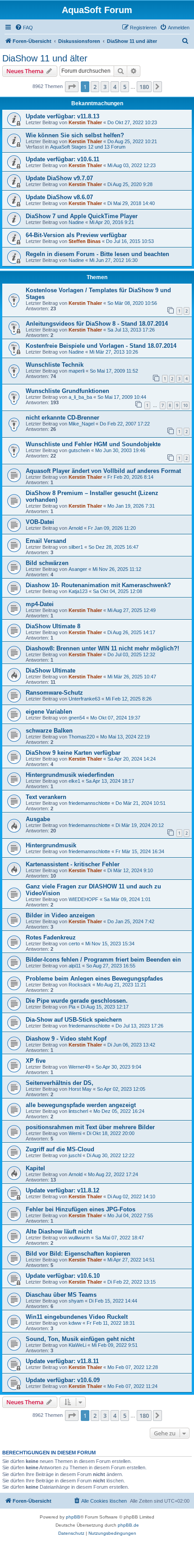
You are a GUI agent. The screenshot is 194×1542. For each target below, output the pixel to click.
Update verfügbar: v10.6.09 (63, 1380)
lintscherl (78, 1111)
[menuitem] (24, 27)
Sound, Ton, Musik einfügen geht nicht (80, 1339)
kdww (75, 1323)
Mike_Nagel (81, 423)
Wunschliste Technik (54, 364)
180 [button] (144, 87)
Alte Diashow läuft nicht (59, 1231)
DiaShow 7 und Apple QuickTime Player (82, 216)
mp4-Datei (40, 604)
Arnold (76, 528)
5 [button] (124, 87)
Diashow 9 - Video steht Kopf (66, 1038)
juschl (75, 1155)
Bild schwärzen (47, 563)
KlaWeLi (77, 1345)
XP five (36, 1060)
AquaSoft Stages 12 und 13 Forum (87, 147)
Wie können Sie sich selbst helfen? (75, 135)
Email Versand (46, 540)
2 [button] (95, 87)
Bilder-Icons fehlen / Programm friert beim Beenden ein (103, 959)
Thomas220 (82, 736)
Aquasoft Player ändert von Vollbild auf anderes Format (103, 470)
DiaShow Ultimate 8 (53, 626)
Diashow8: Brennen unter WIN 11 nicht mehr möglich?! (102, 648)
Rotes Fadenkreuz (51, 937)
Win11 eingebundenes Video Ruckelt (77, 1316)
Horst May (80, 1089)
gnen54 (77, 717)
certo (74, 943)
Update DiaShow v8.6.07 (59, 197)
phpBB (73, 1516)
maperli (76, 371)
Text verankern (46, 797)
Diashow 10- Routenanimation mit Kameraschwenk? (98, 585)
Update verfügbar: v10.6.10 (63, 1275)
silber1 (76, 547)
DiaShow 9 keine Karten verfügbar (73, 752)
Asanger (78, 569)
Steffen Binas (85, 241)
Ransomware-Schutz (54, 692)
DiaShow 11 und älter (45, 58)
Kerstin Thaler (85, 122)
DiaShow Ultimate (50, 670)
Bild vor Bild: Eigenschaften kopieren (78, 1253)
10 (185, 405)
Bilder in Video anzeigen (60, 915)
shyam (76, 1301)
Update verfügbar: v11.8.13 (62, 116)
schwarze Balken (49, 730)
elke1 (74, 781)
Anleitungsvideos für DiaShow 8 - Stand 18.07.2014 (97, 323)
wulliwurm (79, 1237)
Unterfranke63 (84, 698)
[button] (72, 86)
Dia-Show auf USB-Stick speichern (74, 1019)
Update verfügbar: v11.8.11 (62, 1361)
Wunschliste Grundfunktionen (67, 391)
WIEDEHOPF (83, 899)
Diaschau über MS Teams (61, 1294)
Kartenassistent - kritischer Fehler (73, 864)
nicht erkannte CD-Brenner (62, 417)
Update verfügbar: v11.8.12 (62, 1190)
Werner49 (79, 1067)
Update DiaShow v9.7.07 (59, 178)
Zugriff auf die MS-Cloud (60, 1149)
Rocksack (80, 984)
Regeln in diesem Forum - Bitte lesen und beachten (97, 254)
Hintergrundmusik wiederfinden (70, 774)
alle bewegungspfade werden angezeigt (81, 1105)
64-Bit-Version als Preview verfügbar (76, 235)
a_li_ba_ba (80, 397)
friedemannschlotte (89, 803)
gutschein (79, 450)
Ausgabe (38, 819)
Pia (72, 1006)
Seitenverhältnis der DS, (59, 1082)
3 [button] (104, 87)
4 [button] (114, 87)
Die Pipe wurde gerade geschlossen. (77, 1000)
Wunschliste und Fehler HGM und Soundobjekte (93, 444)
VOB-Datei (40, 522)
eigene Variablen (49, 711)
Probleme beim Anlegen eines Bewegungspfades (94, 978)
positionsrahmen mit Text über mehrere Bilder (90, 1127)
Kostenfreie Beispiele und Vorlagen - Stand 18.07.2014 (101, 345)
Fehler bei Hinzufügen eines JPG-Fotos (80, 1209)
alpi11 (75, 965)
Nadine (76, 222)
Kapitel (35, 1168)
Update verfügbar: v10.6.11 (62, 159)
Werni (75, 1133)
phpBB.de (128, 1525)
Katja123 (78, 591)
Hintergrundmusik (51, 845)
